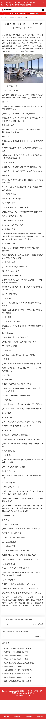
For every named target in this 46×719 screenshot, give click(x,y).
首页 (4, 18)
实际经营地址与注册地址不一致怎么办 (17, 677)
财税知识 (19, 18)
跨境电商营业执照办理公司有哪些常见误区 (19, 670)
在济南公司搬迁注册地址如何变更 (16, 655)
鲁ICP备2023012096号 (24, 695)
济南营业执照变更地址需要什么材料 (16, 673)
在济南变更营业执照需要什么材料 (16, 652)
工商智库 (11, 18)
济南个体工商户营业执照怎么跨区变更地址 (19, 663)
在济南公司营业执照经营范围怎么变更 (17, 681)
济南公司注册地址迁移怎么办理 (15, 666)
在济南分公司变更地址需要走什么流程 (17, 648)
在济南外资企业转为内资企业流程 (16, 659)
